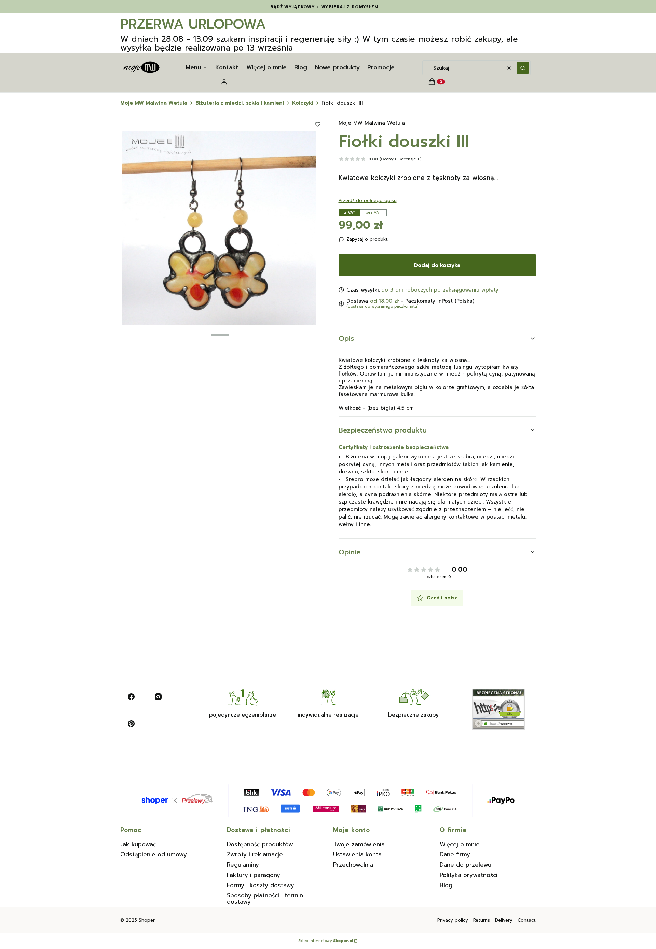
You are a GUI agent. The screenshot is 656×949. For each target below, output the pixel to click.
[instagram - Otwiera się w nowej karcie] (158, 697)
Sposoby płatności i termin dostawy (265, 898)
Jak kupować (138, 844)
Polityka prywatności (468, 874)
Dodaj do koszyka (437, 265)
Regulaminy (243, 864)
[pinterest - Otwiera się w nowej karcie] (131, 724)
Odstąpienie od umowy (153, 854)
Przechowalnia (353, 864)
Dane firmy (455, 854)
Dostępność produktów (260, 844)
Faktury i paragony (253, 874)
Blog (446, 885)
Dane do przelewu (465, 864)
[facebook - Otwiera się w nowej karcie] (131, 697)
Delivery (503, 920)
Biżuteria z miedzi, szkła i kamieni (239, 103)
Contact (527, 920)
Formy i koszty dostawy (260, 885)
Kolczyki (302, 103)
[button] (523, 68)
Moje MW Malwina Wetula (153, 103)
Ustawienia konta (357, 854)
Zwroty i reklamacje (255, 854)
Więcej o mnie (460, 844)
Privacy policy (452, 920)
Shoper (147, 920)
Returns (481, 920)
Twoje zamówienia (359, 844)
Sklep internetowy (325, 941)
